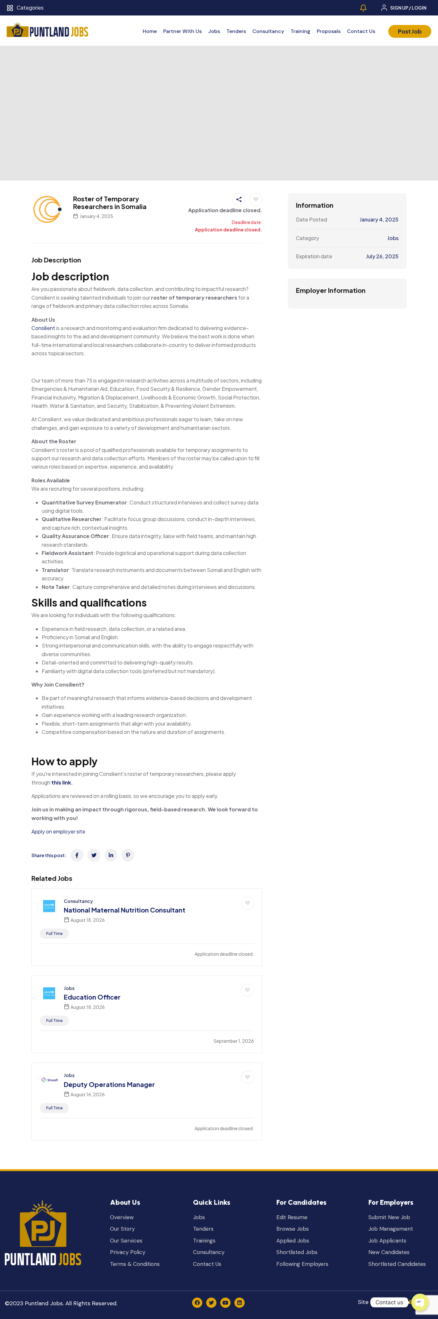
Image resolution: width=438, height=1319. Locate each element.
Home (150, 31)
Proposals (329, 31)
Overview (122, 1217)
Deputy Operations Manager (109, 1084)
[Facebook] (197, 1303)
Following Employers (302, 1264)
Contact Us (361, 31)
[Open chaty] (420, 1302)
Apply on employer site (58, 831)
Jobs (214, 31)
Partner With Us (182, 31)
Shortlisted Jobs (296, 1252)
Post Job (410, 31)
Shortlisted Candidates (397, 1264)
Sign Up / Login (408, 8)
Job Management (390, 1229)
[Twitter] (211, 1303)
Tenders (236, 31)
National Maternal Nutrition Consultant (124, 910)
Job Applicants (387, 1241)
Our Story (122, 1229)
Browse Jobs (292, 1229)
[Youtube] (225, 1303)
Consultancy (268, 31)
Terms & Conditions (135, 1264)
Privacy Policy (127, 1252)
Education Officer (92, 997)
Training (300, 31)
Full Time (54, 933)
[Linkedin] (239, 1303)
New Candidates (388, 1252)
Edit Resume (291, 1217)
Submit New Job (389, 1217)
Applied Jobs (292, 1241)
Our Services (126, 1241)
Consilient (43, 328)
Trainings (204, 1241)
